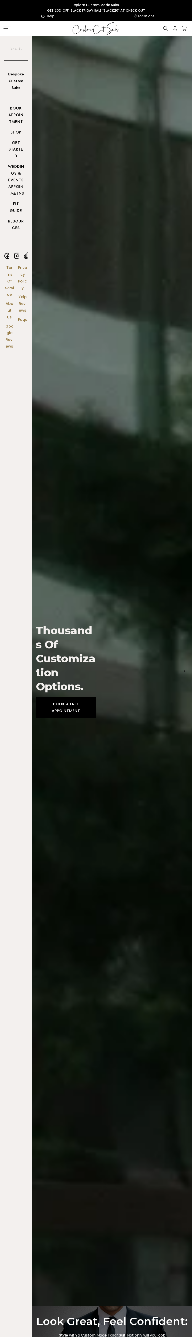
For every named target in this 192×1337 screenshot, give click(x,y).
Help (51, 16)
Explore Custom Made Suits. (96, 5)
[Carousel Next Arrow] (184, 671)
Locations (146, 16)
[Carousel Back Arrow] (39, 671)
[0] (184, 28)
